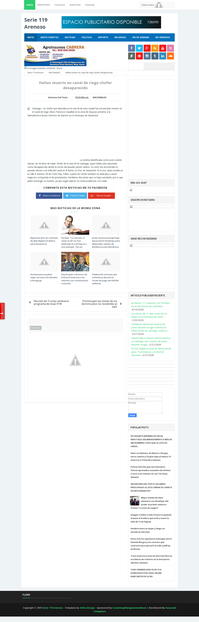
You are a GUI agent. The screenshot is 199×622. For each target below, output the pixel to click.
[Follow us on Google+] (147, 48)
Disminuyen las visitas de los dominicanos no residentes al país (99, 303)
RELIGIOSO (120, 37)
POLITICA (87, 37)
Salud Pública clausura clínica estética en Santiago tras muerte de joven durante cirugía (150, 341)
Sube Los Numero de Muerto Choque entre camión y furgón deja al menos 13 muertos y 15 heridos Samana (151, 456)
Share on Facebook (51, 195)
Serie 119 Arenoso (35, 23)
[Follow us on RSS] (154, 48)
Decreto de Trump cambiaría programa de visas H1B (51, 302)
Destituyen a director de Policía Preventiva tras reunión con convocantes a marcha (74, 279)
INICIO (30, 37)
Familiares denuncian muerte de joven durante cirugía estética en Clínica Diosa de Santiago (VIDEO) (149, 327)
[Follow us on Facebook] (131, 48)
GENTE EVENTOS (49, 37)
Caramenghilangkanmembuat (129, 607)
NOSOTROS (44, 4)
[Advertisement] (54, 139)
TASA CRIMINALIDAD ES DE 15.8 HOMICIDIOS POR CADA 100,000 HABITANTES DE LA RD (146, 573)
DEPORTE (103, 37)
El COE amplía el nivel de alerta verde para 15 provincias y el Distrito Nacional (151, 352)
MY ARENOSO (162, 37)
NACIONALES (99, 97)
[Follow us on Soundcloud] (170, 55)
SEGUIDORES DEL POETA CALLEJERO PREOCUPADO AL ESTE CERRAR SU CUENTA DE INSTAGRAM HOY (151, 487)
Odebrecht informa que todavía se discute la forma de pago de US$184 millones (105, 279)
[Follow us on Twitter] (139, 48)
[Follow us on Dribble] (170, 48)
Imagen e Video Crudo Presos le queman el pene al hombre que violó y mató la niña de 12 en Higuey (151, 518)
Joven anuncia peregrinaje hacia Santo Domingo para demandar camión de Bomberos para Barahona (106, 242)
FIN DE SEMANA (140, 37)
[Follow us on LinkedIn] (162, 55)
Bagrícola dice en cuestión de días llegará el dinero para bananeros (44, 240)
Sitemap (90, 4)
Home (29, 4)
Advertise (75, 4)
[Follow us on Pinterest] (139, 55)
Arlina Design (87, 607)
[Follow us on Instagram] (147, 55)
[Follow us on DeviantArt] (131, 55)
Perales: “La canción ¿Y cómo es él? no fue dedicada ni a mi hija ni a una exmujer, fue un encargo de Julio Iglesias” (74, 243)
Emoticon (35, 327)
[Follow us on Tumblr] (154, 55)
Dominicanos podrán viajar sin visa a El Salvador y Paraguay (44, 277)
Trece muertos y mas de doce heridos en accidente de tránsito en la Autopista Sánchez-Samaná (151, 559)
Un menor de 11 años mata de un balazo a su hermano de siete (149, 315)
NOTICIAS (70, 37)
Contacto (60, 4)
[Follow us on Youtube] (162, 48)
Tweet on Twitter (77, 195)
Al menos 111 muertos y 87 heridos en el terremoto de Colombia (150, 304)
